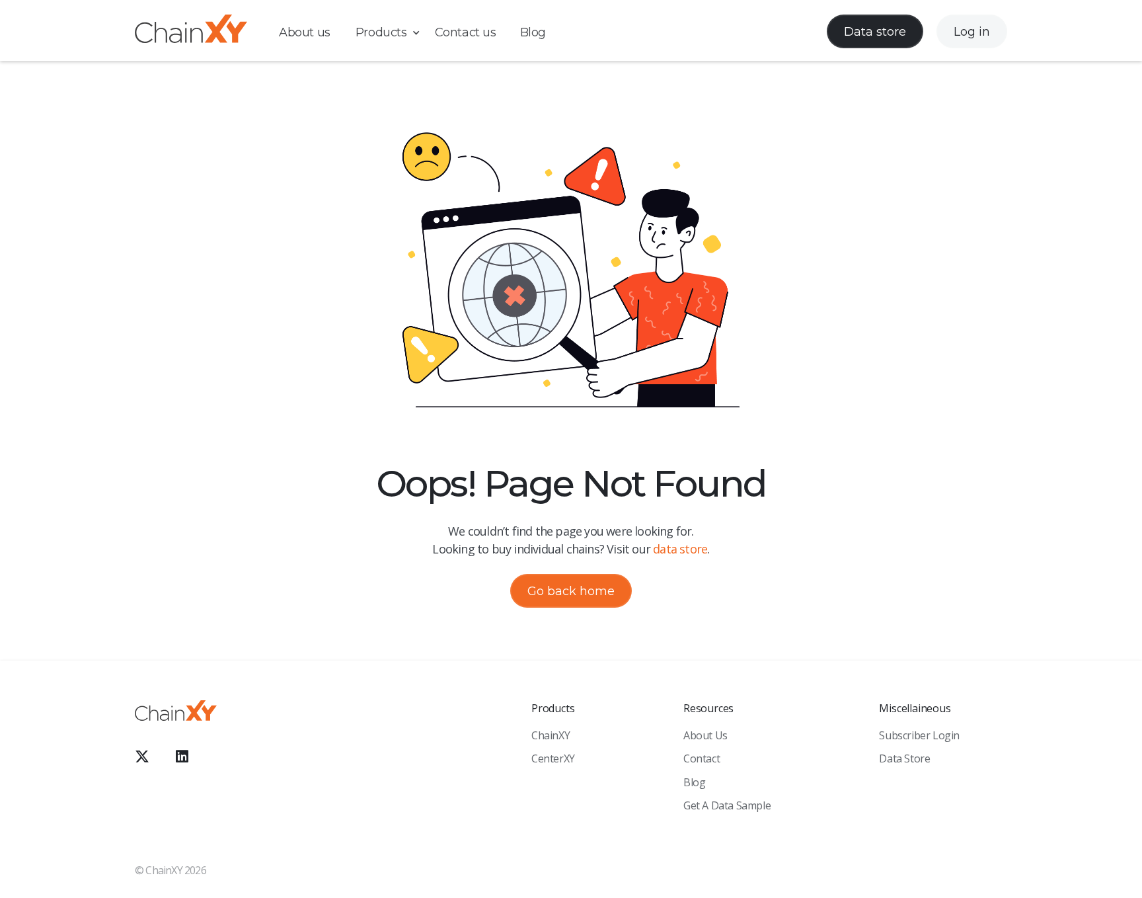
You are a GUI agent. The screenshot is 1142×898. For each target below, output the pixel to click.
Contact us (465, 32)
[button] (395, 33)
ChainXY (550, 735)
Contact (701, 758)
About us (304, 32)
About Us (705, 735)
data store (680, 549)
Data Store (904, 758)
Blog (533, 32)
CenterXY (553, 758)
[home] (191, 31)
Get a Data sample (727, 805)
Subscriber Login (919, 735)
